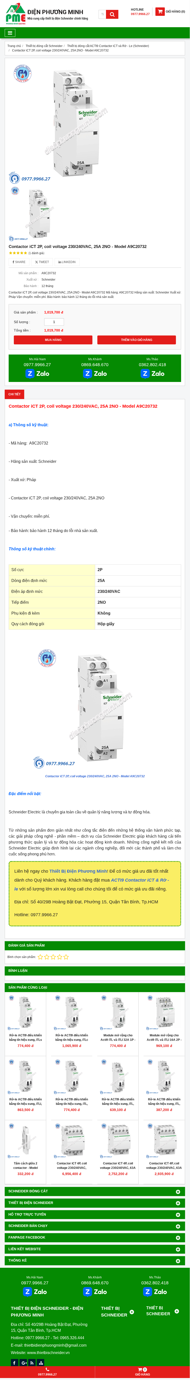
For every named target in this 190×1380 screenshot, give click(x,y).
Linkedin (68, 262)
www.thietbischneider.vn (48, 1353)
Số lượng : (22, 322)
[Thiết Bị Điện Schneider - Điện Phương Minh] (47, 23)
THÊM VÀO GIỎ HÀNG (136, 340)
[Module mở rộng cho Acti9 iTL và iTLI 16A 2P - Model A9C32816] (164, 1013)
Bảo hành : (31, 286)
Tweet (43, 262)
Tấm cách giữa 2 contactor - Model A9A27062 (25, 1168)
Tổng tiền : (22, 330)
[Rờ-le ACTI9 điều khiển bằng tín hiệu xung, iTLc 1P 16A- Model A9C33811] (72, 1013)
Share (19, 262)
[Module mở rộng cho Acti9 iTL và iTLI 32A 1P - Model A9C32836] (118, 1013)
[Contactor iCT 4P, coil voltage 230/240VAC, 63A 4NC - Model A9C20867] (164, 1141)
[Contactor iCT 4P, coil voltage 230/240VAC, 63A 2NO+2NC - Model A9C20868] (118, 1141)
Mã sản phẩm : (28, 273)
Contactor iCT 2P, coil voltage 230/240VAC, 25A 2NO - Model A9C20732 (95, 776)
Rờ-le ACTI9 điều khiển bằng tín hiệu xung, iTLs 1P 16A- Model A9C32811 (25, 1040)
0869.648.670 (94, 364)
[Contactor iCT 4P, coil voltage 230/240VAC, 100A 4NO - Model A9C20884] (72, 1141)
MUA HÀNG (53, 340)
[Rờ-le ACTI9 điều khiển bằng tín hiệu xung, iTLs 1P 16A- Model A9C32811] (25, 1013)
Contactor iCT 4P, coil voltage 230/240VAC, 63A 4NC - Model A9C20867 (164, 1168)
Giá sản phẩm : (26, 312)
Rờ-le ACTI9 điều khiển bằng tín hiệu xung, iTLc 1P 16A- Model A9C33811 (71, 1040)
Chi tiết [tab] (14, 394)
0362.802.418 (152, 364)
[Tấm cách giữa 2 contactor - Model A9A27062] (25, 1141)
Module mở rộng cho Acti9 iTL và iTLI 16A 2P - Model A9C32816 (164, 1040)
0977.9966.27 (37, 364)
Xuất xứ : (32, 279)
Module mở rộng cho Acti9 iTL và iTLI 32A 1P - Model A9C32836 (118, 1040)
